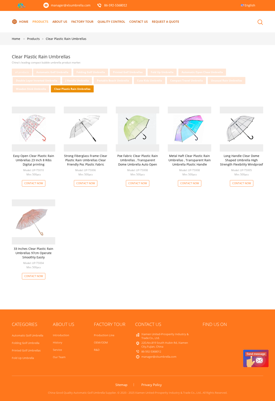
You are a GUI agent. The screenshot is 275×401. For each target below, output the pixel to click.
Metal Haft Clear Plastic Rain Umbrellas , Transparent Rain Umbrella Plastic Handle (189, 160)
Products (40, 22)
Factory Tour (82, 22)
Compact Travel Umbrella (186, 80)
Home (23, 22)
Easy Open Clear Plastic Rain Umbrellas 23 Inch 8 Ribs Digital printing (33, 160)
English (250, 5)
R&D (96, 350)
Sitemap (121, 384)
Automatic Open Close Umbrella (202, 72)
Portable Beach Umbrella (113, 80)
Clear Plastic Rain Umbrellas (66, 39)
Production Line (104, 335)
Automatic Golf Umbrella (52, 72)
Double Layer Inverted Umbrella (36, 80)
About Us (59, 22)
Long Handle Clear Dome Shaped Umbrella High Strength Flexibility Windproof (241, 160)
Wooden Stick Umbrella (31, 89)
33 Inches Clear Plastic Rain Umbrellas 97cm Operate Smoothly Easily (33, 253)
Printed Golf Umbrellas (128, 72)
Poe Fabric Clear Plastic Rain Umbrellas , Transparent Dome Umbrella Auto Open (137, 160)
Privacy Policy (151, 384)
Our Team (59, 357)
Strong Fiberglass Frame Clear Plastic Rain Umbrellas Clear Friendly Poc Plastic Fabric (85, 160)
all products (22, 72)
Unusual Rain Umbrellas (226, 80)
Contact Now (33, 183)
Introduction (61, 335)
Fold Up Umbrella (162, 72)
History (57, 342)
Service (57, 350)
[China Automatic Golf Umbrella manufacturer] (21, 8)
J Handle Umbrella (77, 80)
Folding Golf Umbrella (90, 72)
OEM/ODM (101, 342)
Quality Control (111, 22)
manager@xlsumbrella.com (70, 5)
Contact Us (138, 22)
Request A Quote (165, 22)
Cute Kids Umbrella (149, 80)
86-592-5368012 (115, 5)
